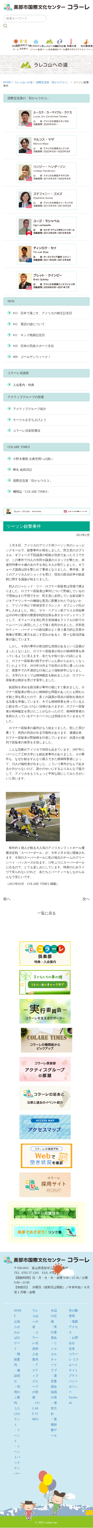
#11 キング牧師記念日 (29, 335)
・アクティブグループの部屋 (35, 1381)
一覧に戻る (46, 913)
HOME (7, 82)
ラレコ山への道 (49, 44)
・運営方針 (54, 1408)
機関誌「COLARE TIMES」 (31, 491)
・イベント (17, 1435)
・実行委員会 (54, 1332)
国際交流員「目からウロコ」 (53, 82)
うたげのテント (36, 44)
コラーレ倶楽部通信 (26, 430)
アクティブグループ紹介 (29, 409)
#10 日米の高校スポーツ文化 (33, 346)
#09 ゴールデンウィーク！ (32, 357)
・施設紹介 (17, 1376)
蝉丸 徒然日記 (22, 469)
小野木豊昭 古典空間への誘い (33, 459)
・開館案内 (17, 1359)
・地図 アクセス (75, 1327)
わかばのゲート (24, 44)
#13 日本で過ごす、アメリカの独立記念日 (42, 313)
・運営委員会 (54, 1381)
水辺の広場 (60, 44)
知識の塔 (71, 44)
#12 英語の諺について (29, 324)
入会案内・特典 (23, 385)
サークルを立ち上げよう (29, 420)
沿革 (72, 1348)
